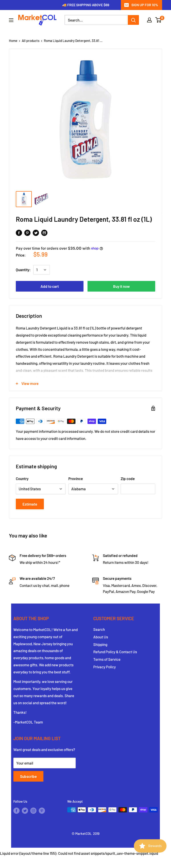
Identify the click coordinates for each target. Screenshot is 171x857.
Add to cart (50, 286)
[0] (158, 20)
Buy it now (121, 286)
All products (30, 41)
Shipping (100, 644)
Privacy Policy (104, 667)
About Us (100, 637)
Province (75, 478)
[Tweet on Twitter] (36, 232)
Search (99, 629)
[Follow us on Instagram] (33, 810)
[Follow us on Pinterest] (42, 810)
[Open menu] (11, 20)
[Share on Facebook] (19, 232)
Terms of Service (106, 659)
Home (13, 41)
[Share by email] (44, 232)
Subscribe (28, 776)
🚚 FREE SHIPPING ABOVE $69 (85, 5)
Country (22, 478)
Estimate (29, 504)
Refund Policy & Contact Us (115, 651)
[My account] (149, 20)
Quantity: (23, 269)
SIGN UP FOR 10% (144, 5)
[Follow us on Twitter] (25, 810)
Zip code (128, 478)
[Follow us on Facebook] (16, 810)
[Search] (133, 20)
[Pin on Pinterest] (27, 232)
